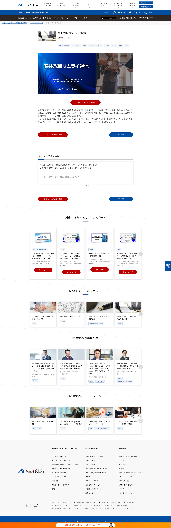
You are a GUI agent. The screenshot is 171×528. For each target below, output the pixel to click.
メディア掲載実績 (125, 485)
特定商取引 (131, 502)
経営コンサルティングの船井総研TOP (14, 23)
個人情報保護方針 (58, 505)
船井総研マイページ (93, 485)
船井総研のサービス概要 (94, 456)
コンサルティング (92, 481)
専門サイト (121, 134)
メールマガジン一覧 (36, 23)
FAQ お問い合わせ (124, 505)
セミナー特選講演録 (59, 472)
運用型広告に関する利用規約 (87, 502)
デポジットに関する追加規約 (112, 502)
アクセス (122, 460)
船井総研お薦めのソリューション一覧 (65, 464)
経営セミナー (90, 464)
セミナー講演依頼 (81, 508)
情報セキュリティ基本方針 (103, 505)
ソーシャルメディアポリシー (79, 505)
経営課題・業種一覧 (59, 456)
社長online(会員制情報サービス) (97, 472)
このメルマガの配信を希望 (85, 102)
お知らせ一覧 (124, 481)
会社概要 (122, 464)
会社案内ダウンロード (127, 493)
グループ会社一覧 (125, 477)
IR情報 (121, 468)
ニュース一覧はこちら (108, 18)
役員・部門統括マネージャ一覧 (130, 472)
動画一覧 (55, 481)
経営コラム (89, 493)
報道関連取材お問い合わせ (61, 508)
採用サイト (123, 489)
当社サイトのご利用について (62, 502)
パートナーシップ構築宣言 (101, 508)
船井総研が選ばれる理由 (128, 456)
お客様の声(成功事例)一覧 (61, 460)
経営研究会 (89, 477)
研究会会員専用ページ (93, 489)
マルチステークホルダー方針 (126, 508)
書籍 (53, 489)
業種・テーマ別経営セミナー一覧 (97, 468)
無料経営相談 (90, 460)
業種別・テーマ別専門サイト (62, 485)
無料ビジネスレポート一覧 (61, 468)
